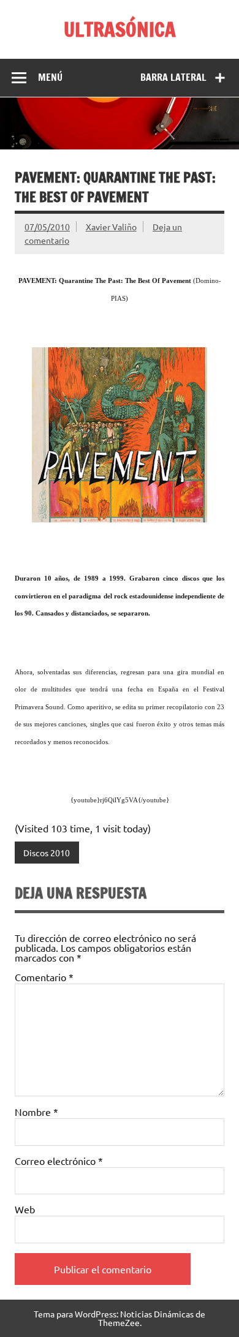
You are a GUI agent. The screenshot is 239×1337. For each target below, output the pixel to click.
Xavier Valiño (111, 226)
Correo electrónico (59, 1161)
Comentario (44, 977)
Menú (50, 77)
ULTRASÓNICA (120, 29)
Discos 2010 (46, 852)
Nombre (36, 1112)
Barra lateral (173, 77)
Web (25, 1209)
